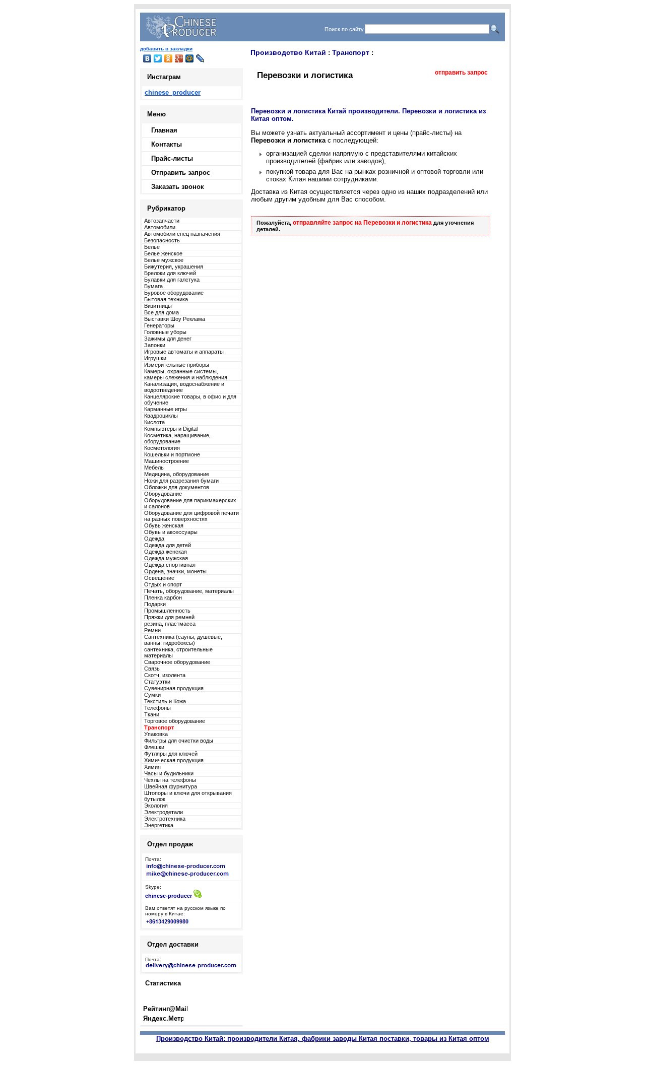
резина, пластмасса (170, 624)
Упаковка (156, 734)
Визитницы (158, 306)
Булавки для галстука (172, 280)
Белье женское (163, 253)
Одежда (154, 539)
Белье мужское (163, 260)
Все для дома (161, 312)
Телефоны (157, 708)
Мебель (154, 467)
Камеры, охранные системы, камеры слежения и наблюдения (185, 374)
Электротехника (164, 819)
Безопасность (162, 240)
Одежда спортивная (170, 565)
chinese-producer (168, 896)
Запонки (154, 345)
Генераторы (159, 325)
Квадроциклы (161, 416)
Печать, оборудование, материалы (189, 591)
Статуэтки (157, 682)
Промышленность (167, 611)
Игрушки (155, 358)
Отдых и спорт (163, 584)
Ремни (152, 630)
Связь (152, 668)
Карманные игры (165, 409)
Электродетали (163, 812)
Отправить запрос (180, 172)
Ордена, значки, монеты (175, 571)
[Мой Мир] (189, 58)
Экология (156, 806)
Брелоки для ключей (170, 273)
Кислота (154, 422)
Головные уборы (165, 332)
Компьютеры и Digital (171, 429)
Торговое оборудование (174, 721)
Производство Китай (288, 52)
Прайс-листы (172, 158)
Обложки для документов (176, 487)
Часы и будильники (169, 773)
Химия (152, 767)
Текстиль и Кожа (165, 701)
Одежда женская (165, 552)
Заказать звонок (177, 186)
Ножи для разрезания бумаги (181, 481)
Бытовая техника (166, 299)
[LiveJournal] (200, 58)
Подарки (155, 604)
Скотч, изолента (164, 675)
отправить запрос (461, 72)
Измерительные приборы (176, 365)
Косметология (162, 448)
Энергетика (158, 825)
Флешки (154, 747)
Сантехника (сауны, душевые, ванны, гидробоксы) (183, 640)
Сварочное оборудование (177, 662)
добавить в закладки (166, 48)
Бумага (153, 286)
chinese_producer (173, 92)
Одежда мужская (166, 558)
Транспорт (350, 52)
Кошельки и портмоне (172, 454)
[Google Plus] (179, 58)
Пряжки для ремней (169, 617)
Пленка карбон (163, 597)
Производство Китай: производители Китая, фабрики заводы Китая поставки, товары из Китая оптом (322, 1038)
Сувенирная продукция (174, 688)
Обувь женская (163, 525)
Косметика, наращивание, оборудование (177, 438)
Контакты (166, 144)
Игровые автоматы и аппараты (184, 352)
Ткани (151, 714)
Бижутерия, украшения (173, 266)
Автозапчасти (161, 221)
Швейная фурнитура (170, 786)
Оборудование (163, 494)
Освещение (159, 578)
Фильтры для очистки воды (178, 741)
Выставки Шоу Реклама (174, 319)
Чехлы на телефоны (170, 780)
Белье (152, 247)
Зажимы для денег (167, 339)
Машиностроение (166, 461)
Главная (164, 130)
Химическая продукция (174, 760)
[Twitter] (158, 58)
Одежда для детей (167, 545)
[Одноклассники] (168, 58)
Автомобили (159, 227)
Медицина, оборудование (176, 474)
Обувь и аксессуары (171, 532)
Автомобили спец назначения (182, 234)
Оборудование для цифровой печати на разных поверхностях (191, 516)
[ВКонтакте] (147, 58)
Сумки (152, 695)
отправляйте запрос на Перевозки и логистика (362, 222)
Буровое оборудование (174, 293)
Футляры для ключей (171, 754)
